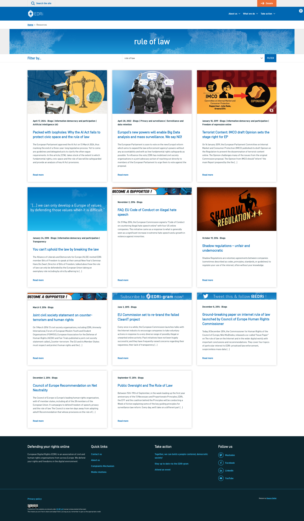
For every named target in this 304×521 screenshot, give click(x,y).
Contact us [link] (96, 454)
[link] (301, 11)
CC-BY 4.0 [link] (59, 509)
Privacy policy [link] (35, 499)
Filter (270, 58)
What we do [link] (249, 13)
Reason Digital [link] (271, 498)
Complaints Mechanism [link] (102, 466)
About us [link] (233, 13)
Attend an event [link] (163, 469)
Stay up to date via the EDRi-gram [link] (171, 463)
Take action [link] (266, 13)
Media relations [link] (98, 472)
